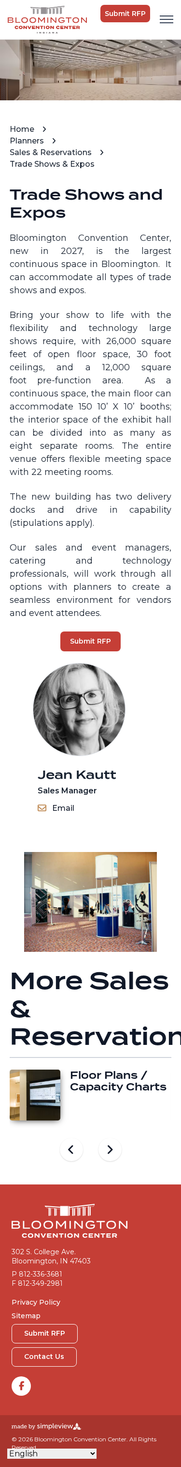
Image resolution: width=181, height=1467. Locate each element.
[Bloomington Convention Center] (47, 19)
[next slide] (110, 1149)
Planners (28, 140)
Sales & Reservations (52, 152)
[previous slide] (71, 1149)
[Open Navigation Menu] (166, 19)
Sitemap (26, 1315)
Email (63, 808)
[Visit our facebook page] (21, 1386)
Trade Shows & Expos (53, 164)
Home (23, 129)
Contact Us (44, 1356)
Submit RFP (125, 13)
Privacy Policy (36, 1302)
